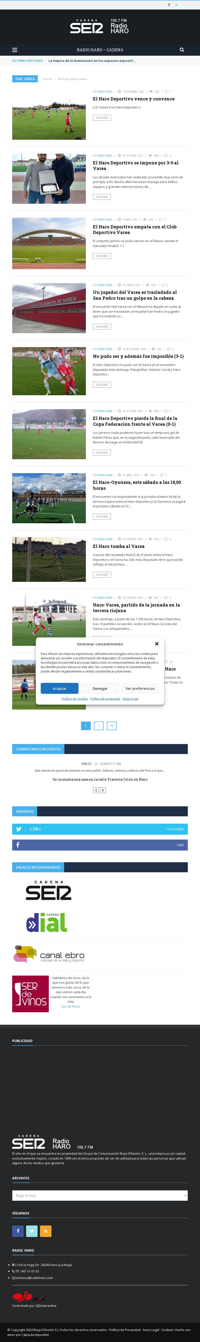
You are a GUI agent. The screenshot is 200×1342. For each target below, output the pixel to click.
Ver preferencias (140, 688)
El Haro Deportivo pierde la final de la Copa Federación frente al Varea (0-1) (135, 421)
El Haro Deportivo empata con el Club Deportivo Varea (135, 229)
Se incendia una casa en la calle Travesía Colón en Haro (100, 779)
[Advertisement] (100, 1087)
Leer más (102, 117)
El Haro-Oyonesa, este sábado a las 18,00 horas (137, 485)
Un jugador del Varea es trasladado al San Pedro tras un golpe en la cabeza (135, 295)
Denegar (100, 688)
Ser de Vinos (70, 1006)
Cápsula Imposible (35, 1334)
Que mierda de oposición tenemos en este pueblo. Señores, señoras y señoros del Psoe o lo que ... (100, 770)
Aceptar (60, 688)
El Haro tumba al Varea (119, 546)
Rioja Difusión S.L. (46, 1330)
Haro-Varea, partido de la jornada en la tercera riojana (136, 607)
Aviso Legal (130, 698)
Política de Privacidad (124, 1330)
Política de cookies (75, 698)
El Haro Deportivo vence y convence (134, 99)
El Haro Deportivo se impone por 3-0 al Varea (136, 165)
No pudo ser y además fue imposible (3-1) (138, 356)
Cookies (167, 1330)
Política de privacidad (105, 698)
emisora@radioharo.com (34, 1278)
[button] (156, 643)
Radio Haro (105, 91)
